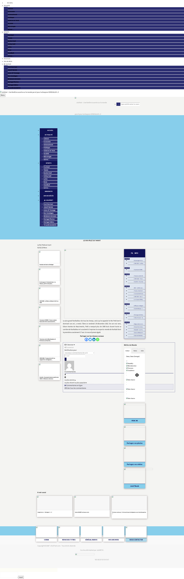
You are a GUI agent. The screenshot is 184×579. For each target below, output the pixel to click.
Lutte (10, 47)
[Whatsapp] (97, 339)
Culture (10, 9)
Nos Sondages (13, 76)
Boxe (9, 50)
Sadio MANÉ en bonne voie (82, 512)
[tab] (127, 350)
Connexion (70, 347)
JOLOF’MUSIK (12, 70)
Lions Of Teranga (13, 73)
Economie (11, 11)
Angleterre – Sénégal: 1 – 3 (45, 512)
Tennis (10, 38)
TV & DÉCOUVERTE (14, 88)
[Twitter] (90, 339)
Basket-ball (12, 41)
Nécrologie (11, 26)
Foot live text (12, 67)
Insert (21, 577)
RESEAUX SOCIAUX (14, 79)
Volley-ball (11, 44)
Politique (11, 17)
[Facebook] (86, 339)
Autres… (11, 29)
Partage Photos (13, 82)
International (12, 14)
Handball (11, 53)
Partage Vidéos (13, 85)
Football (11, 35)
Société (10, 23)
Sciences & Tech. (13, 20)
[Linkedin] (94, 339)
